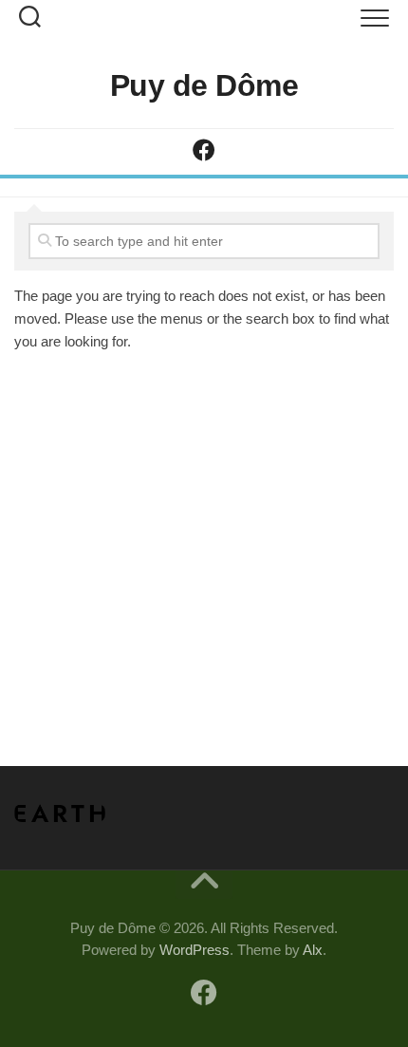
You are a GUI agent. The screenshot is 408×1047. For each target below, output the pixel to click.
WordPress (194, 950)
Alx (313, 950)
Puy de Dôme (204, 85)
